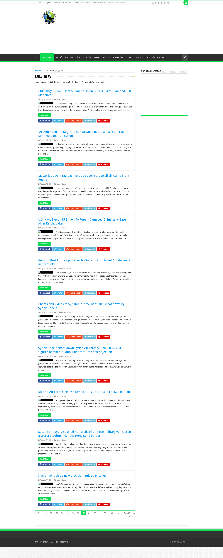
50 (51, 513)
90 (105, 513)
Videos (79, 57)
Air (37, 57)
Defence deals (118, 57)
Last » (130, 516)
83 (95, 513)
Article (88, 57)
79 (72, 513)
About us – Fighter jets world (48, 3)
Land (130, 57)
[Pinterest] (161, 3)
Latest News (47, 57)
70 (62, 513)
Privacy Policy (99, 3)
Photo (146, 57)
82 (89, 513)
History (106, 57)
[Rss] (153, 3)
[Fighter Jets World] (49, 16)
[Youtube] (164, 3)
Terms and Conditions (117, 3)
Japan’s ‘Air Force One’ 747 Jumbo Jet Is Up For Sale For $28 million (84, 392)
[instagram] (167, 3)
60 (57, 513)
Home (39, 70)
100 (111, 513)
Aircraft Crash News (64, 57)
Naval (96, 57)
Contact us (67, 3)
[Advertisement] (130, 29)
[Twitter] (158, 3)
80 (78, 513)
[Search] (186, 2)
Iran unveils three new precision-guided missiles (72, 475)
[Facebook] (156, 3)
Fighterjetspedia (159, 57)
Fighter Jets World (82, 3)
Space (138, 57)
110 (117, 513)
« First (39, 513)
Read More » (44, 115)
